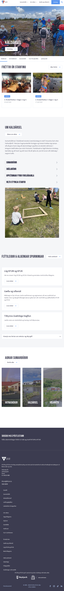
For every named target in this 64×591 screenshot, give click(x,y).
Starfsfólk (6, 525)
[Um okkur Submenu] (37, 2)
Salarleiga (6, 562)
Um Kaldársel (12, 59)
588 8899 (5, 484)
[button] (56, 390)
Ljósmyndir (44, 59)
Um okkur (33, 2)
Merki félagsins (7, 551)
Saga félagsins (7, 517)
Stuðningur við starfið (9, 570)
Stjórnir (5, 521)
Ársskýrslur (6, 539)
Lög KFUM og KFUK (8, 547)
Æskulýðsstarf (7, 498)
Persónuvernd (7, 586)
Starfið (5, 490)
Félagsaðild (6, 566)
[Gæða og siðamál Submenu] (50, 2)
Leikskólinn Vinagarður (9, 506)
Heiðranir (6, 529)
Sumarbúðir (23, 2)
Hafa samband (7, 558)
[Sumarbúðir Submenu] (28, 2)
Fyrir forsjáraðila (33, 59)
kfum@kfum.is (7, 481)
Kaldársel (3, 59)
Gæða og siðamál (44, 2)
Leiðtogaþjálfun (7, 502)
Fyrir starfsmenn (8, 533)
